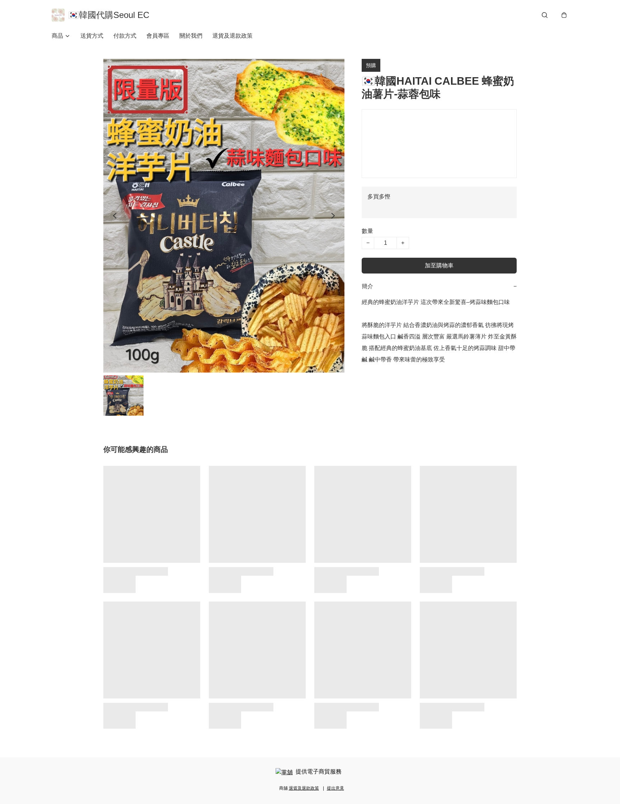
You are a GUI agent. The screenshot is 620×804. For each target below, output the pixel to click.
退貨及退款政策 (232, 36)
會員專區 (157, 36)
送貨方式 (91, 36)
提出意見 (335, 788)
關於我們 (190, 36)
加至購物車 (439, 265)
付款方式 (124, 36)
